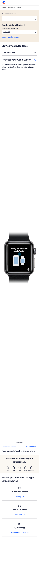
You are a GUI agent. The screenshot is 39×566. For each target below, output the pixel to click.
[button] (19, 32)
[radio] (8, 467)
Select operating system (10, 28)
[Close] (35, 60)
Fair (14, 470)
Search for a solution (9, 14)
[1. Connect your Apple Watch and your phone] (19, 258)
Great (25, 470)
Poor (7, 470)
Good (19, 470)
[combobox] (17, 18)
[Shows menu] (36, 2)
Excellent (31, 470)
